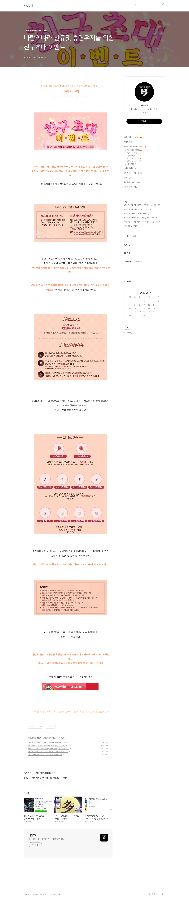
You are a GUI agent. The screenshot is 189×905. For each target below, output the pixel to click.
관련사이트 (151, 894)
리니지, (133, 205)
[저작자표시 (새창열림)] (57, 726)
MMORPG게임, (156, 205)
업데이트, (127, 205)
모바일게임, (156, 222)
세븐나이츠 (132, 164)
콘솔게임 (131, 156)
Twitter (138, 262)
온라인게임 (46, 738)
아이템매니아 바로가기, (132, 218)
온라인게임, (155, 218)
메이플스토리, (139, 209)
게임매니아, (137, 222)
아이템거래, (128, 222)
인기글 (133, 236)
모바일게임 (133, 158)
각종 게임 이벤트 (134, 161)
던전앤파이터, (146, 222)
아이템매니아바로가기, (131, 213)
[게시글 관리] (40, 726)
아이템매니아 (130, 168)
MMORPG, (144, 213)
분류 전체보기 (132, 137)
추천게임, (146, 205)
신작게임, (134, 226)
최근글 (126, 236)
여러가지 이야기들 (133, 187)
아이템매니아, (149, 209)
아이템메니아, (128, 209)
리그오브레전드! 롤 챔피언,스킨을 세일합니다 (45, 755)
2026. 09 (144, 293)
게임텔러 (28, 5)
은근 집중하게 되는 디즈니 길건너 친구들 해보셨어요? (48, 752)
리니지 (128, 142)
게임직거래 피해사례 (133, 173)
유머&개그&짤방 (132, 182)
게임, (148, 218)
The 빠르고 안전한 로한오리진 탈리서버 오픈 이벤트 (47, 742)
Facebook (128, 262)
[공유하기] (37, 726)
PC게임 (132, 153)
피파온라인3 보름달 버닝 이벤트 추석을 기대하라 (46, 746)
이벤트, (143, 218)
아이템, (139, 205)
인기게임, (127, 226)
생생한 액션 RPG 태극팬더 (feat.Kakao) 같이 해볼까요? (48, 749)
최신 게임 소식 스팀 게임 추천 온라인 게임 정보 (46, 839)
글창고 (128, 178)
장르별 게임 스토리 (35, 738)
